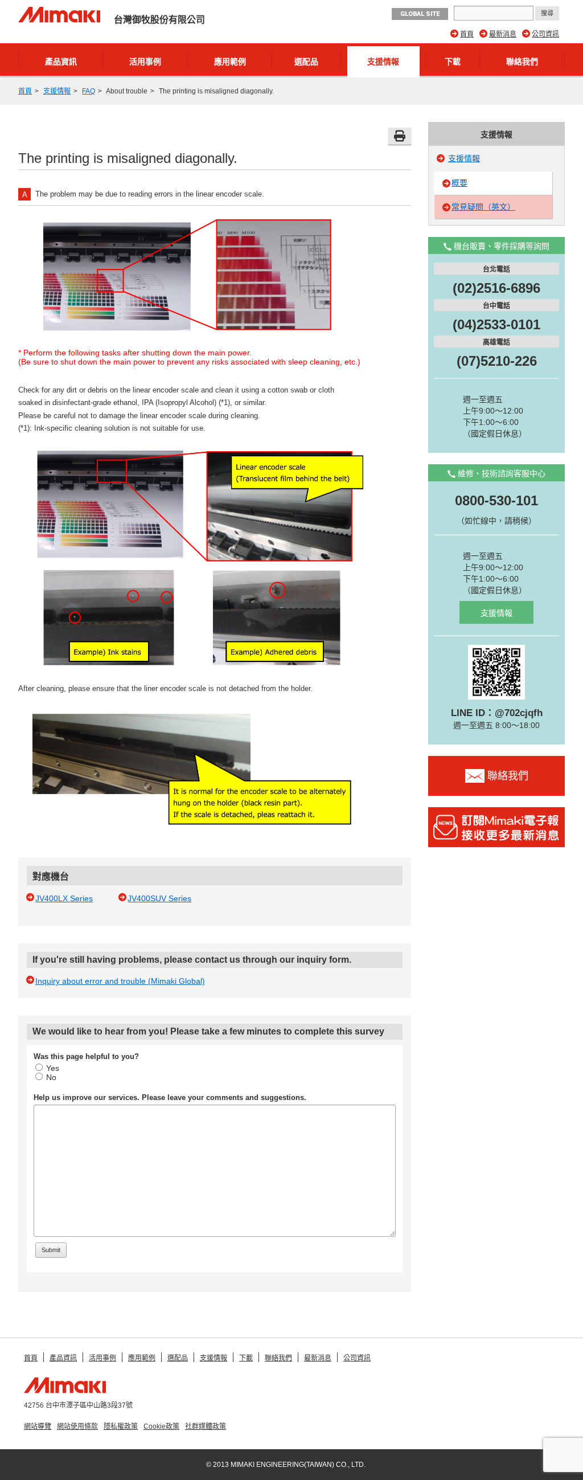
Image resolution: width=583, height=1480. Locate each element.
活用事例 (145, 61)
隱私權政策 (121, 1426)
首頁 (467, 34)
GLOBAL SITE (420, 14)
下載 (453, 61)
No (51, 1077)
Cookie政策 (161, 1426)
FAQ (88, 91)
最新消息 (502, 34)
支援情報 (383, 61)
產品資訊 (61, 61)
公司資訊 (545, 34)
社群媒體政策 (205, 1426)
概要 (459, 182)
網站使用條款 (77, 1426)
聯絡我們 (522, 61)
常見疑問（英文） (483, 206)
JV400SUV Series (159, 898)
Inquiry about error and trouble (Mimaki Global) (120, 981)
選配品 (306, 61)
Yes (52, 1068)
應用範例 (230, 61)
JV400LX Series (64, 898)
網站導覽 (37, 1426)
